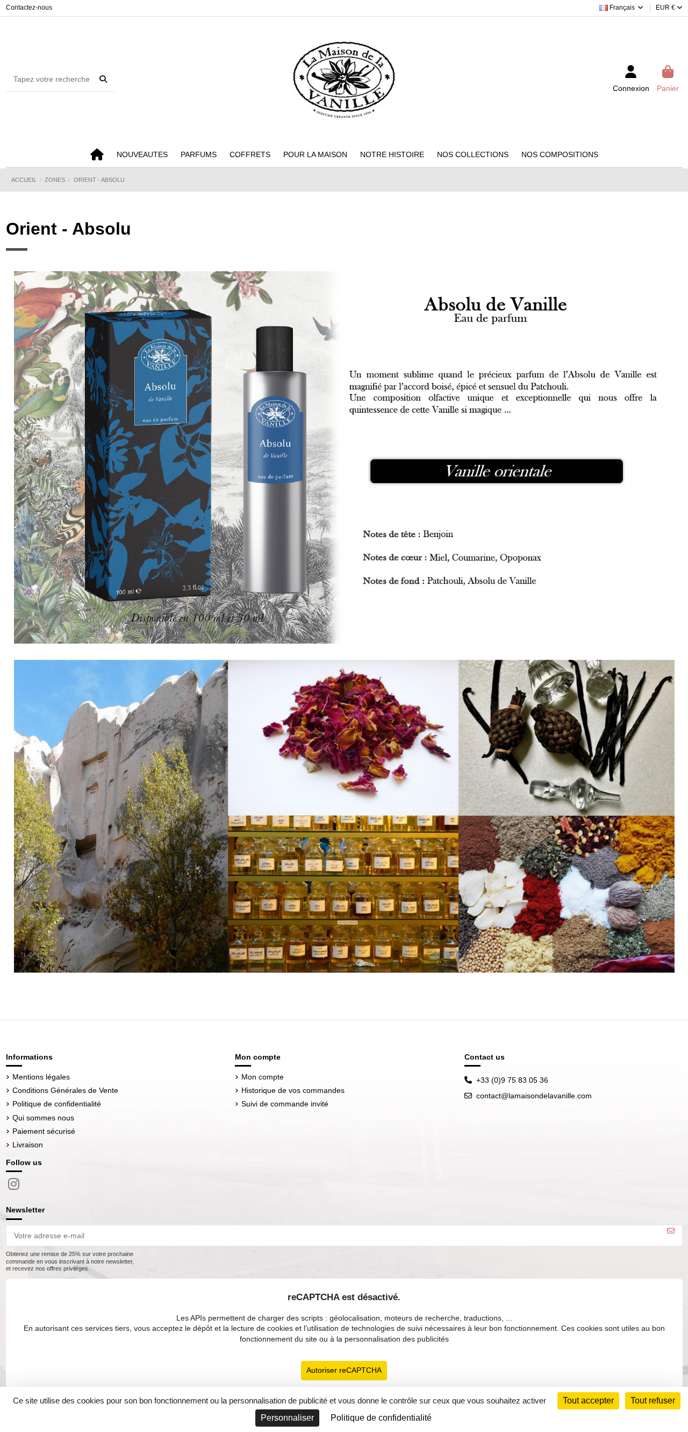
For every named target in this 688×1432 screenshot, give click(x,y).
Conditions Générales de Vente (65, 1090)
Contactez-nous (29, 7)
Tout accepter (588, 1400)
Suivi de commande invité (284, 1103)
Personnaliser (287, 1417)
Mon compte (262, 1077)
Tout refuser (652, 1400)
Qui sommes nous (43, 1117)
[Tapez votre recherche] (103, 79)
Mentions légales (41, 1077)
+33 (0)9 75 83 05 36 (512, 1080)
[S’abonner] (671, 1231)
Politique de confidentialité (56, 1103)
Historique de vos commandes (293, 1090)
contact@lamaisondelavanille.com (534, 1095)
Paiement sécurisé (43, 1131)
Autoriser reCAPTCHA (344, 1370)
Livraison (27, 1144)
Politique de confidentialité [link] (381, 1417)
